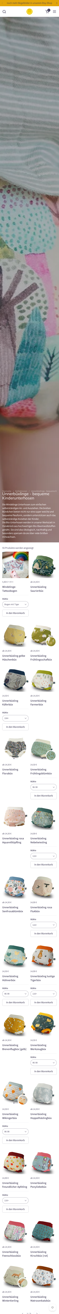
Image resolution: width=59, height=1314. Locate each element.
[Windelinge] (29, 12)
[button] (4, 12)
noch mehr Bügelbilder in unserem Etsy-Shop (29, 3)
